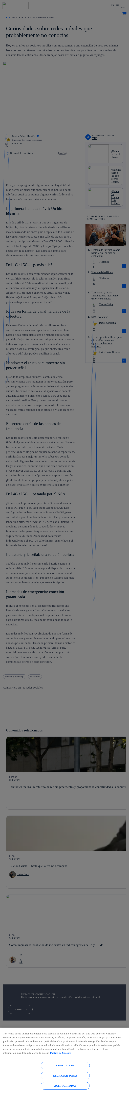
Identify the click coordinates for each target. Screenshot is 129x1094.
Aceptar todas (65, 1085)
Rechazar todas (65, 1075)
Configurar (65, 1065)
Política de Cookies (60, 1052)
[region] (64, 1061)
